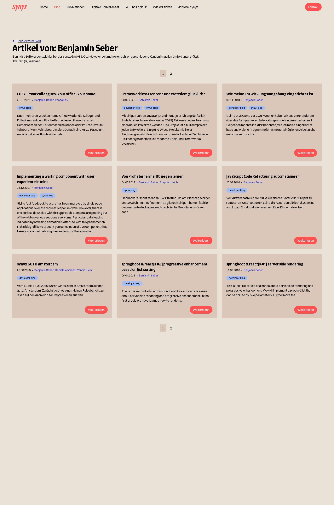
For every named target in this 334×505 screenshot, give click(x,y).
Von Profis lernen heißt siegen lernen (152, 176)
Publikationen (75, 7)
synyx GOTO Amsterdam (37, 264)
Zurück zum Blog (29, 41)
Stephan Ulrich (169, 182)
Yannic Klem (84, 270)
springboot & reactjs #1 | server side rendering (264, 264)
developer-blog (132, 107)
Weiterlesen (96, 153)
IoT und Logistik (136, 7)
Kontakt (313, 7)
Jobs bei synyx (188, 7)
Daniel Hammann (65, 270)
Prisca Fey (61, 100)
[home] (19, 7)
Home (44, 7)
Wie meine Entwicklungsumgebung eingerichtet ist (270, 93)
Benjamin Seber (44, 100)
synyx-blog (25, 107)
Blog (57, 7)
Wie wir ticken (162, 7)
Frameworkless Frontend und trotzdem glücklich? (163, 93)
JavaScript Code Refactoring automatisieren (263, 176)
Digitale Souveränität (105, 7)
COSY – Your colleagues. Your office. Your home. (56, 93)
